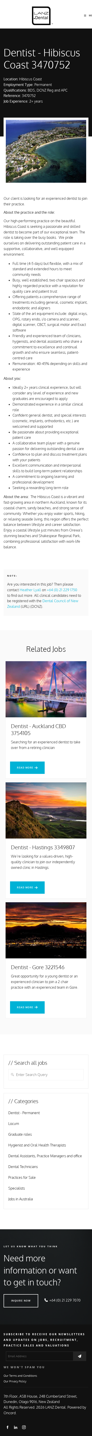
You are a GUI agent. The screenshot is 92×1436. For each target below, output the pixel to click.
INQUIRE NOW (13, 1296)
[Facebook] (7, 1427)
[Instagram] (24, 1427)
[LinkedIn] (16, 1427)
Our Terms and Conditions (20, 1375)
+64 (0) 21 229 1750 (62, 590)
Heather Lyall (30, 590)
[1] (79, 1356)
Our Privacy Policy (15, 1381)
